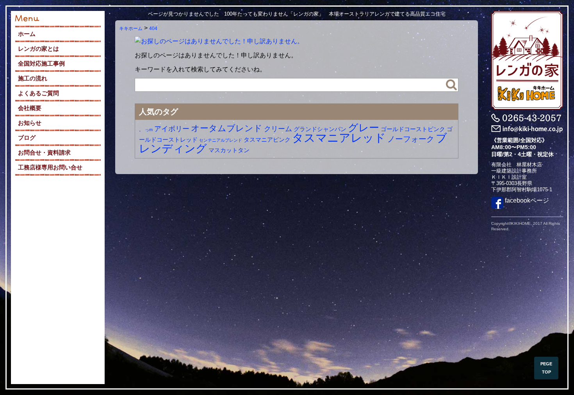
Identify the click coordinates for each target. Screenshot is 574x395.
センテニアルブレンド (220, 140)
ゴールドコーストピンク (413, 129)
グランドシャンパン (320, 129)
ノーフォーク (410, 139)
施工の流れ (32, 78)
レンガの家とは (38, 48)
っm (149, 129)
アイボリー (171, 129)
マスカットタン (229, 150)
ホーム (27, 33)
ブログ (27, 137)
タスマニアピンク (267, 139)
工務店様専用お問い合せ (50, 167)
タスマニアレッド (339, 137)
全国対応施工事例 (41, 63)
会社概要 (29, 108)
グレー (363, 127)
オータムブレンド (226, 128)
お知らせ (29, 122)
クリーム (278, 129)
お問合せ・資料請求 (44, 152)
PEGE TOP (546, 367)
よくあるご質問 (38, 93)
